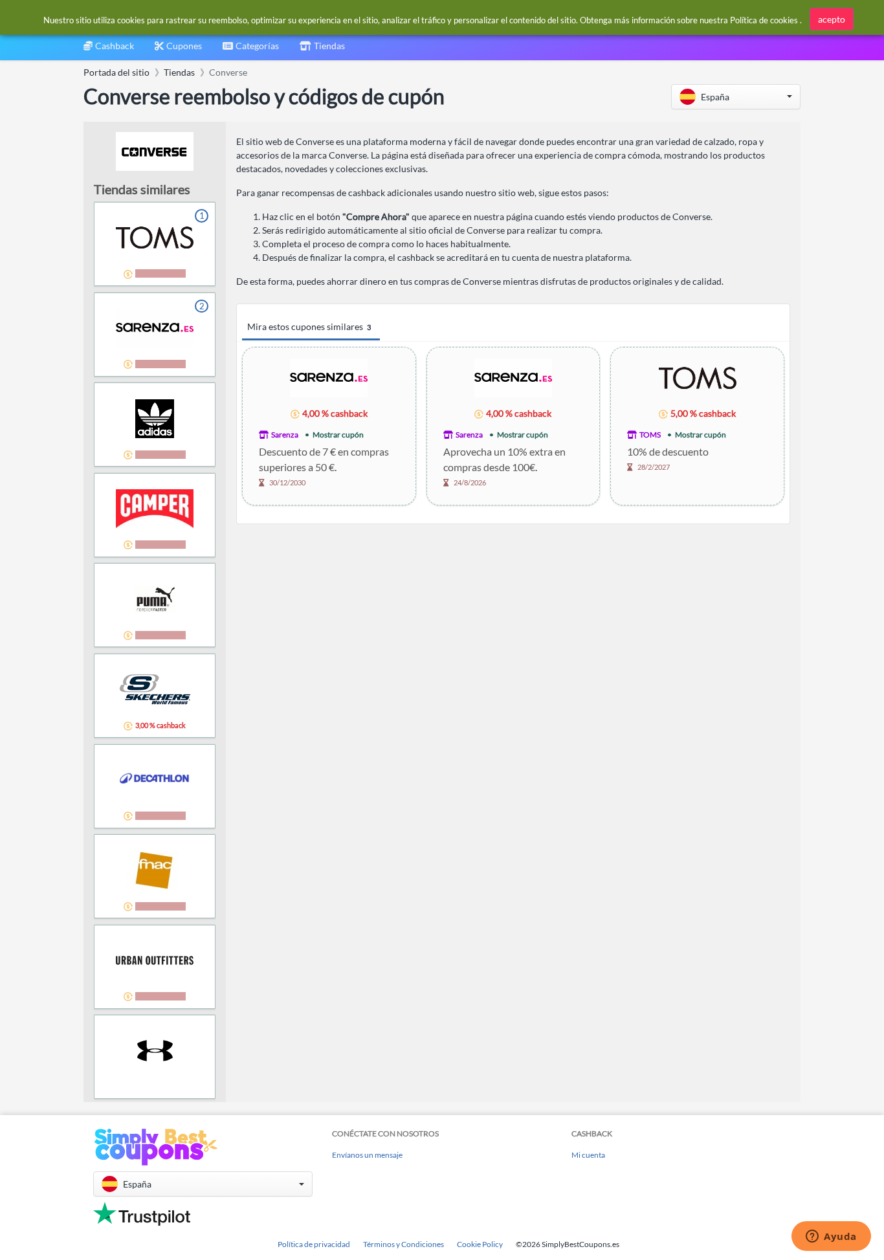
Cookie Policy (480, 1244)
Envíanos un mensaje (367, 1155)
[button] (736, 96)
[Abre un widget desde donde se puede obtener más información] (831, 1237)
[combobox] (251, 50)
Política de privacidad (314, 1244)
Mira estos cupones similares (309, 326)
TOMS (650, 434)
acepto (831, 19)
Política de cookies (764, 20)
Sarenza (284, 434)
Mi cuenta (588, 1155)
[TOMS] (697, 376)
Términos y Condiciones (403, 1244)
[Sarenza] (329, 376)
